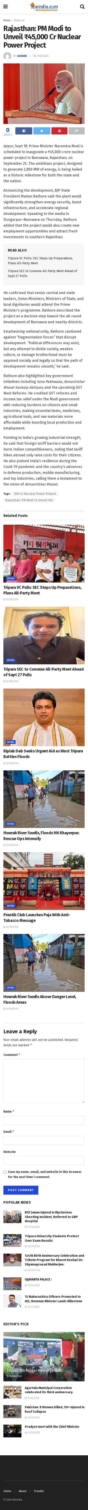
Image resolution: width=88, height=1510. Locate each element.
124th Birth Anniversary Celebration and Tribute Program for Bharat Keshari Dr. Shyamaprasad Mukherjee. (54, 1260)
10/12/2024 (33, 1398)
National (19, 20)
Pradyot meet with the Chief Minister (52, 1427)
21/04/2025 (33, 1227)
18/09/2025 (41, 56)
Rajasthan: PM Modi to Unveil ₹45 (29, 500)
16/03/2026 (33, 1417)
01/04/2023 (33, 1285)
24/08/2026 (11, 599)
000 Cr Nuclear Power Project (35, 493)
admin (22, 56)
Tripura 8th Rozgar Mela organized (34, 1370)
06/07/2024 (33, 1270)
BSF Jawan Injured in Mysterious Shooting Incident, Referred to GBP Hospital (51, 1217)
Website (9, 1152)
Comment (12, 1055)
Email (8, 1131)
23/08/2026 (11, 763)
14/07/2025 (33, 1307)
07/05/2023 (33, 1432)
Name (9, 1111)
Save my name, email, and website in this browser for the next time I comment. (45, 1174)
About (22, 1491)
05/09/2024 (33, 1246)
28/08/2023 (15, 1376)
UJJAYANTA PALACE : (38, 1279)
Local (10, 578)
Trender (39, 1491)
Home (6, 20)
